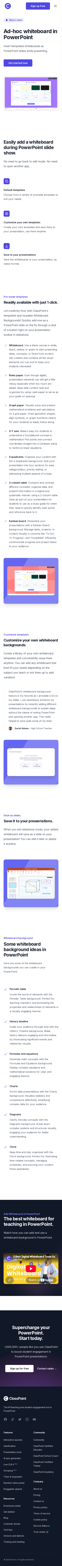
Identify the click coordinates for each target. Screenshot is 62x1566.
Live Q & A (11, 1464)
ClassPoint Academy (43, 1472)
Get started (9, 1512)
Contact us (38, 1501)
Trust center (39, 1532)
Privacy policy (40, 1507)
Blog (6, 1518)
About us (37, 1489)
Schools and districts (14, 1536)
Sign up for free (19, 1368)
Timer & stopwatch (13, 1476)
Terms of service (41, 1513)
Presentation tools (13, 1452)
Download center (12, 1506)
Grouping (10, 1470)
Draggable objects (13, 1489)
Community (38, 1440)
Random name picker (14, 1483)
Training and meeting (14, 1542)
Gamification (10, 1446)
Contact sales (47, 1368)
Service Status (40, 1525)
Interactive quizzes (13, 1440)
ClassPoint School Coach (45, 1456)
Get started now (18, 62)
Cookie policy (40, 1519)
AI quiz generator (12, 1458)
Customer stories (12, 1524)
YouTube (8, 1530)
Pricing (36, 1495)
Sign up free (38, 5)
